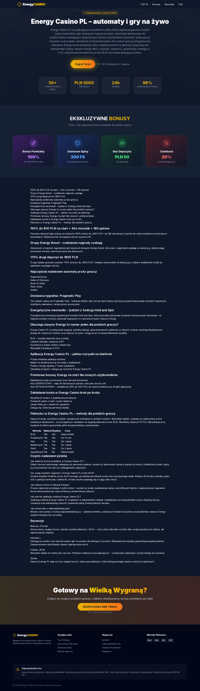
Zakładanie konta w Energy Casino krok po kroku (56, 219)
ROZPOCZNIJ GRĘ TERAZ (100, 606)
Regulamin (106, 651)
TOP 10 (144, 4)
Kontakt (105, 640)
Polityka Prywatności (111, 647)
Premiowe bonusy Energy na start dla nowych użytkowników (62, 216)
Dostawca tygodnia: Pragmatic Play (48, 203)
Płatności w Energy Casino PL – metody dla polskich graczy (61, 222)
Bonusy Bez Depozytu (68, 644)
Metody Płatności (65, 651)
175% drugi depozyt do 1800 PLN (47, 196)
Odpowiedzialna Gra (111, 644)
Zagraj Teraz (83, 64)
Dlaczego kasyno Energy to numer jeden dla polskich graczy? (62, 209)
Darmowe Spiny (65, 647)
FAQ (180, 4)
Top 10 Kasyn (64, 640)
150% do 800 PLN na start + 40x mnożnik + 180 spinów (59, 190)
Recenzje (169, 4)
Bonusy (156, 4)
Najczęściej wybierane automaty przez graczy (54, 199)
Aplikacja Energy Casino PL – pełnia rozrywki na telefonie (60, 212)
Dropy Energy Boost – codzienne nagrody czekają (56, 193)
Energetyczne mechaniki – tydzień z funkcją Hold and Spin (60, 206)
